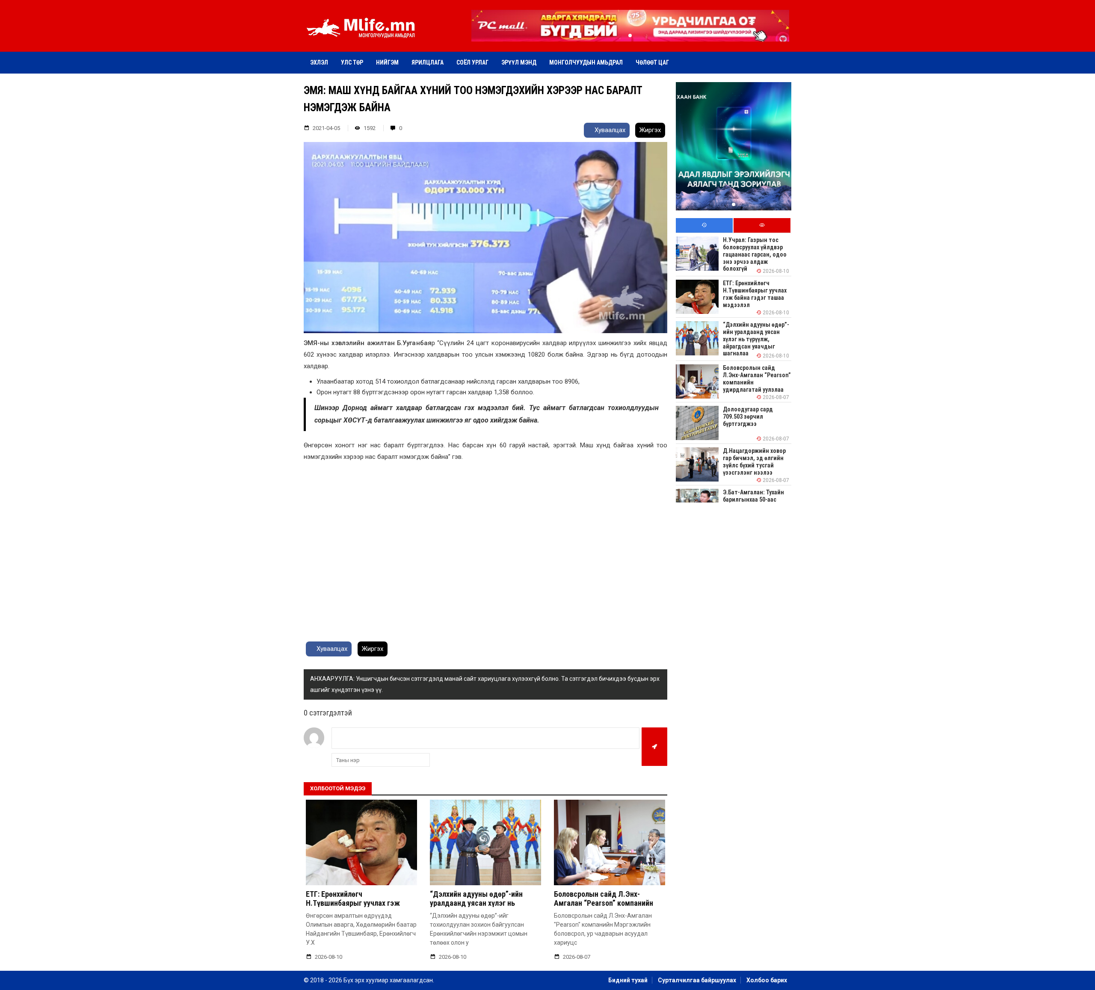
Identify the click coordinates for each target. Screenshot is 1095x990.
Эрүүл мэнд (518, 62)
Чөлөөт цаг (652, 62)
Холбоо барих (766, 980)
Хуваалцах (609, 130)
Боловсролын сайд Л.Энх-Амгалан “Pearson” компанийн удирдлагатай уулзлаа (603, 903)
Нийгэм (387, 62)
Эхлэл (319, 62)
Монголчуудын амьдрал (586, 62)
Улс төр (352, 62)
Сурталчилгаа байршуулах (697, 980)
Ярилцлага (427, 62)
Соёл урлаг (472, 62)
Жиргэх (650, 130)
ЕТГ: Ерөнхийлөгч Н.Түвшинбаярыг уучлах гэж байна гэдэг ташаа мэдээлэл (354, 903)
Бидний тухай (628, 980)
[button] (630, 35)
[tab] (704, 225)
